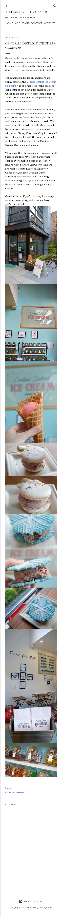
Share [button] (8, 788)
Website (49, 23)
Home (9, 23)
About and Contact (28, 23)
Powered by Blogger (33, 901)
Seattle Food (18, 792)
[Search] (55, 5)
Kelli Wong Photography (26, 12)
